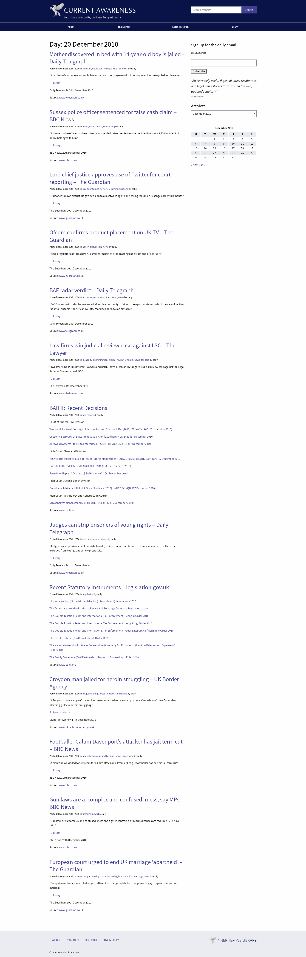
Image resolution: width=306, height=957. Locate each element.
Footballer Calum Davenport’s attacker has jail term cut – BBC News (116, 745)
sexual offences (119, 68)
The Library (124, 27)
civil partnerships (92, 876)
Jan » (202, 165)
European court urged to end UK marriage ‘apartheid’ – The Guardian (115, 865)
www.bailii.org (67, 510)
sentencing (104, 68)
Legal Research (180, 27)
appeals (87, 756)
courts (86, 189)
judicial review (116, 360)
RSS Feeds (90, 940)
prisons (103, 539)
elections (87, 539)
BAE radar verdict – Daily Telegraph (91, 290)
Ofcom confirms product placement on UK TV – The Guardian (111, 236)
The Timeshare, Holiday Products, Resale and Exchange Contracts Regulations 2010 (98, 608)
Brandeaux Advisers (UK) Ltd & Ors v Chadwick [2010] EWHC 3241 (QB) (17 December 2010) (102, 488)
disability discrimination (95, 360)
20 (195, 153)
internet (94, 189)
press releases (107, 693)
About (71, 27)
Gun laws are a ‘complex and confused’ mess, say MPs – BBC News (116, 803)
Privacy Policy (111, 940)
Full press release (59, 712)
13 (195, 148)
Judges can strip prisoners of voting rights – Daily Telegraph (108, 528)
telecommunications (117, 189)
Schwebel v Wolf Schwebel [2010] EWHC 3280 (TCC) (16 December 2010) (91, 503)
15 (214, 148)
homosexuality (109, 876)
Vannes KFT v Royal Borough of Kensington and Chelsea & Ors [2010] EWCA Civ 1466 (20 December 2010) (110, 429)
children (87, 68)
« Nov (194, 165)
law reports (89, 415)
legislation (88, 594)
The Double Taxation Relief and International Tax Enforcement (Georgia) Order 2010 (99, 616)
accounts (87, 297)
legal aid (128, 360)
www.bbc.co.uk (68, 160)
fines (108, 297)
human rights (125, 876)
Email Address (198, 52)
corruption (98, 297)
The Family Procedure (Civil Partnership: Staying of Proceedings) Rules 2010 (94, 657)
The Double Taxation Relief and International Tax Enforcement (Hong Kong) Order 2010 (100, 623)
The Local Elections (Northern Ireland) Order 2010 (78, 638)
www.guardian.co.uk (71, 218)
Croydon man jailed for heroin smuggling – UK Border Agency (114, 682)
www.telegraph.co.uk (71, 97)
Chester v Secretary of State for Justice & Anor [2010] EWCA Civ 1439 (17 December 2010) (101, 436)
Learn (235, 27)
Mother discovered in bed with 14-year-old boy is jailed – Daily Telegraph (117, 57)
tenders (145, 360)
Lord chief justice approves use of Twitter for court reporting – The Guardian (110, 178)
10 (233, 143)
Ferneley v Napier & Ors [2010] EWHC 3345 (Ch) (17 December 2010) (88, 473)
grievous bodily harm (103, 756)
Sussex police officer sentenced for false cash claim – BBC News (113, 115)
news (95, 68)
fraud (85, 126)
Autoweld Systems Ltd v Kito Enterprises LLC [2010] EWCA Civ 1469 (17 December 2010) (100, 444)
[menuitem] (72, 27)
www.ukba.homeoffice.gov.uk (76, 727)
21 (205, 153)
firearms (87, 814)
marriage (138, 876)
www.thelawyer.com (71, 393)
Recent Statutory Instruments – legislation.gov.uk (109, 587)
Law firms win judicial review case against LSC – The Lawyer (112, 349)
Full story (54, 83)
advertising (88, 247)
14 (205, 148)
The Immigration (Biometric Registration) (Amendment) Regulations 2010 (92, 601)
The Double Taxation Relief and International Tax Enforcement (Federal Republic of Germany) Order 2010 (111, 630)
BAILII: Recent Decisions (78, 408)
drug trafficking (90, 693)
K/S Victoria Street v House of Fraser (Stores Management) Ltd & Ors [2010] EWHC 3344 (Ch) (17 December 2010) (115, 459)
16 (223, 148)
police (99, 126)
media (98, 247)
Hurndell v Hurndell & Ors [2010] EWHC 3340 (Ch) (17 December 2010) (90, 466)
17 (233, 148)
